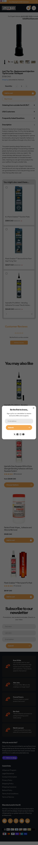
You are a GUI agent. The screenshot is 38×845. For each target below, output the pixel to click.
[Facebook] (18, 434)
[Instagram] (20, 434)
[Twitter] (15, 434)
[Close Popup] (33, 408)
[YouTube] (23, 434)
